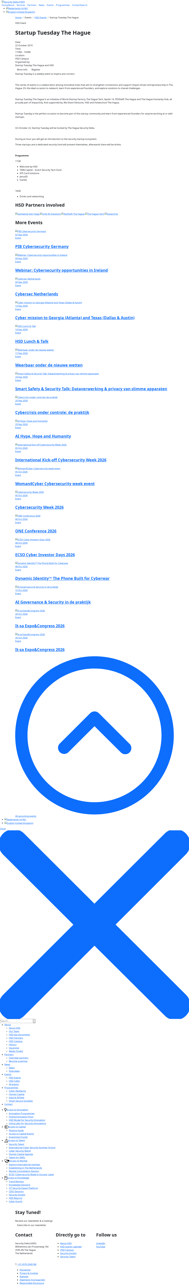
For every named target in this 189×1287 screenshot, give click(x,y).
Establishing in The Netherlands (25, 1167)
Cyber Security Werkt (20, 1150)
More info (22, 69)
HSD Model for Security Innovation (27, 1120)
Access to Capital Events (21, 1133)
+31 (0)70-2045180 (27, 1264)
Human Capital (16, 1094)
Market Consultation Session (24, 1171)
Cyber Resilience (17, 1090)
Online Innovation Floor (21, 1116)
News (7, 1064)
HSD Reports (15, 1198)
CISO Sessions (16, 1191)
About (7, 1024)
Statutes (24, 1276)
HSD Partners (16, 1037)
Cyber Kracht (15, 1201)
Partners (9, 1054)
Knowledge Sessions (19, 1184)
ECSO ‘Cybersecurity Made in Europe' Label (31, 1174)
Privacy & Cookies (29, 1273)
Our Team (14, 1031)
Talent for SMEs (17, 1157)
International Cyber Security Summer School (32, 1147)
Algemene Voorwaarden (32, 1279)
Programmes (11, 1087)
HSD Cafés (14, 1081)
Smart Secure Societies (21, 1100)
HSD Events (15, 1077)
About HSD (14, 1028)
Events (7, 1074)
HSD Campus (16, 1041)
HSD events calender (71, 1246)
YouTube (100, 1246)
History (12, 1044)
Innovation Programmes (22, 1113)
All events (14, 1084)
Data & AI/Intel (16, 1097)
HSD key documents (19, 1034)
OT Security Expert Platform (23, 1188)
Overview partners (18, 1057)
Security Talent (16, 1144)
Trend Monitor (16, 1181)
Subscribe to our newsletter (31, 1225)
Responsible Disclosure (32, 1283)
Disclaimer (25, 1269)
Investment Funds (18, 1137)
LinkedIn (100, 1243)
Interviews (14, 1071)
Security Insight (17, 1194)
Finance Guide (16, 1130)
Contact (8, 1104)
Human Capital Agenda (21, 1154)
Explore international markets (24, 1164)
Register (36, 69)
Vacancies (14, 1047)
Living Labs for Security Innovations (27, 1123)
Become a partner (18, 1061)
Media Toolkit (16, 1051)
